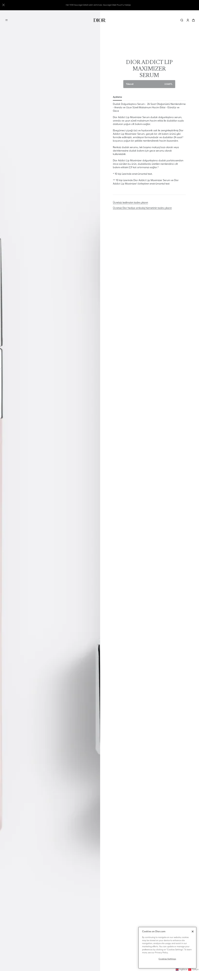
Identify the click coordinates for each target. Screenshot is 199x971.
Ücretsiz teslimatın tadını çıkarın (130, 202)
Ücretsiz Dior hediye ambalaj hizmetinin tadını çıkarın (142, 207)
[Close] (192, 931)
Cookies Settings (167, 959)
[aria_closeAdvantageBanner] (3, 4)
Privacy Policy (161, 952)
